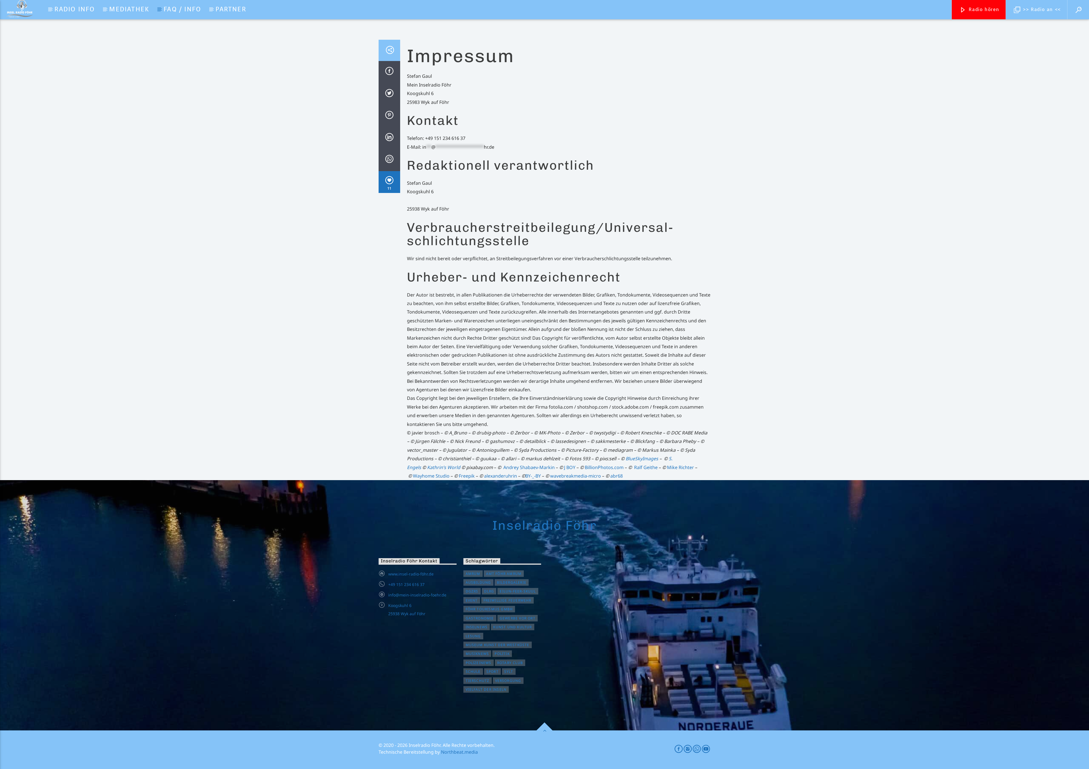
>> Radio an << (1041, 9)
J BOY (569, 467)
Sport (492, 671)
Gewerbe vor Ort (517, 618)
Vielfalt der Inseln (486, 689)
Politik (502, 653)
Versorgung (508, 680)
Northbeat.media (459, 752)
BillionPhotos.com (604, 467)
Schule (473, 671)
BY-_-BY (533, 476)
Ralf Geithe (646, 467)
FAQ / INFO (182, 9)
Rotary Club (510, 662)
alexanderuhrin (500, 476)
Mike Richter (680, 467)
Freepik (467, 476)
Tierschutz (477, 680)
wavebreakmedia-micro (575, 476)
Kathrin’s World (443, 467)
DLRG (489, 591)
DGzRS (472, 591)
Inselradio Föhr (544, 525)
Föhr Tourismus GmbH (489, 609)
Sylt (508, 671)
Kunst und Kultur (512, 627)
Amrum (473, 573)
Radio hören (983, 9)
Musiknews (477, 653)
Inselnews (477, 627)
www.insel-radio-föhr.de (411, 574)
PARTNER (231, 9)
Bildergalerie (512, 582)
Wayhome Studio (431, 476)
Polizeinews (478, 662)
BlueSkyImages (642, 458)
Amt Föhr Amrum (504, 573)
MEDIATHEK (129, 9)
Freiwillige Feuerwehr (507, 600)
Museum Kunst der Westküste (497, 644)
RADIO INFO (74, 9)
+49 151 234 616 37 (406, 584)
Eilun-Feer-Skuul (518, 591)
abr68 (616, 476)
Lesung (473, 636)
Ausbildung (478, 582)
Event (472, 600)
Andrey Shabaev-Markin (529, 467)
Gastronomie (480, 618)
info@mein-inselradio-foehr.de (417, 595)
